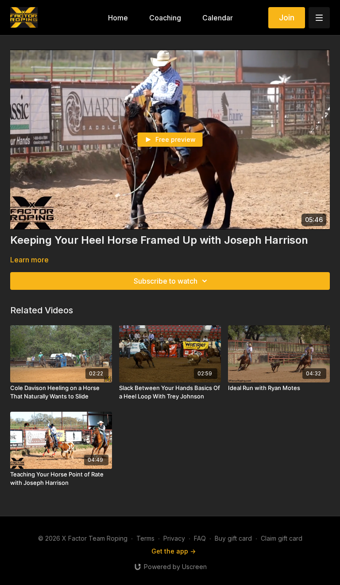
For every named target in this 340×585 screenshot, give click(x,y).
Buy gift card (233, 538)
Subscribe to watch (165, 281)
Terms (145, 538)
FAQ (200, 538)
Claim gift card (281, 538)
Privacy (174, 538)
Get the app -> (173, 551)
